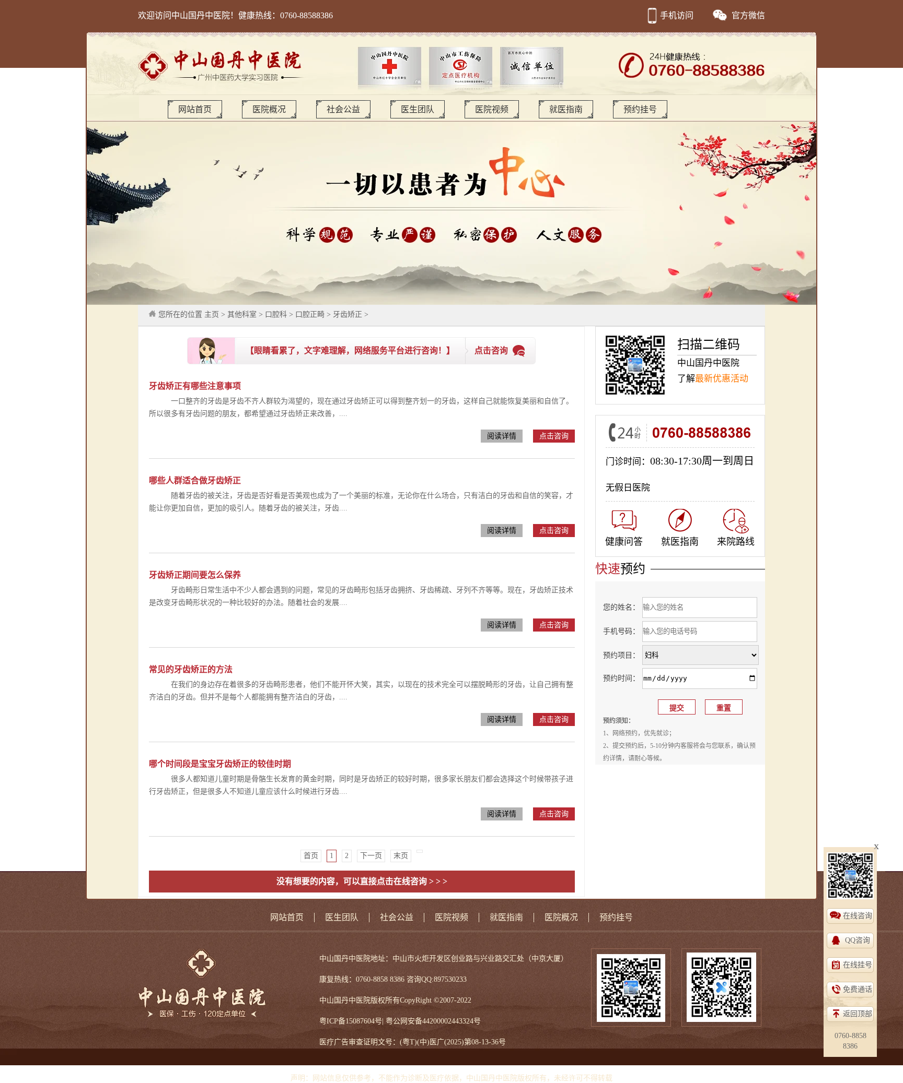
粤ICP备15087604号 (350, 1021)
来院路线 (736, 542)
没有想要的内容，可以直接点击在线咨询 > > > (361, 881)
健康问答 (624, 542)
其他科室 (242, 314)
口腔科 (276, 314)
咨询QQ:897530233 (437, 979)
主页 (211, 314)
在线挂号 (857, 965)
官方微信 (748, 15)
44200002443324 (447, 1021)
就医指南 (566, 109)
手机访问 (676, 15)
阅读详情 (501, 436)
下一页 (371, 856)
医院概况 (269, 109)
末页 (400, 856)
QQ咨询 (857, 940)
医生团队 (417, 109)
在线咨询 (857, 916)
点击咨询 (491, 350)
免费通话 (857, 989)
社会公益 (343, 109)
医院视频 (491, 109)
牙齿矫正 (347, 314)
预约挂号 (640, 109)
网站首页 (195, 109)
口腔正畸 (310, 314)
